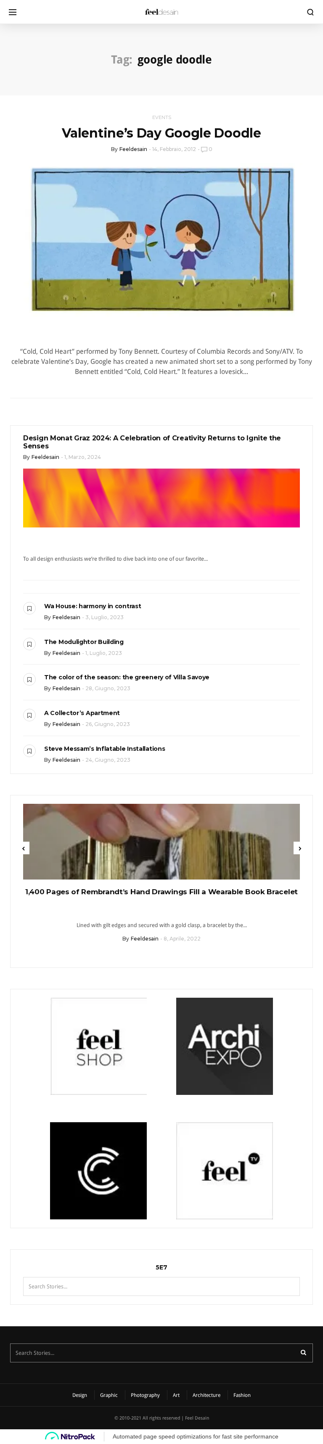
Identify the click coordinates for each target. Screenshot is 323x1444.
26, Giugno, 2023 (107, 724)
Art (176, 1395)
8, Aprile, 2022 (182, 938)
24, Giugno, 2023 (107, 760)
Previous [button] (23, 848)
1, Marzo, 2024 (82, 457)
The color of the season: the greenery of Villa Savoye (126, 677)
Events (161, 117)
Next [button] (300, 848)
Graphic (109, 1395)
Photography (145, 1395)
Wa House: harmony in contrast (92, 606)
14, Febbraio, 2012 (174, 149)
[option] (161, 876)
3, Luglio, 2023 (104, 617)
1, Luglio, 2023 (103, 653)
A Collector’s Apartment (82, 713)
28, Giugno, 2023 (107, 688)
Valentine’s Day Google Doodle (161, 133)
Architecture (206, 1395)
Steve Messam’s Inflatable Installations (104, 748)
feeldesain (133, 149)
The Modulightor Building (84, 642)
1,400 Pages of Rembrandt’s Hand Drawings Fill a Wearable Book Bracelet (161, 892)
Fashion (242, 1395)
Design (79, 1395)
